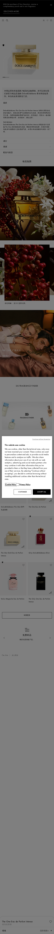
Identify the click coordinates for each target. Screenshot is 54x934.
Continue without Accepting (41, 439)
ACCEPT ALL (41, 492)
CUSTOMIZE (22, 492)
